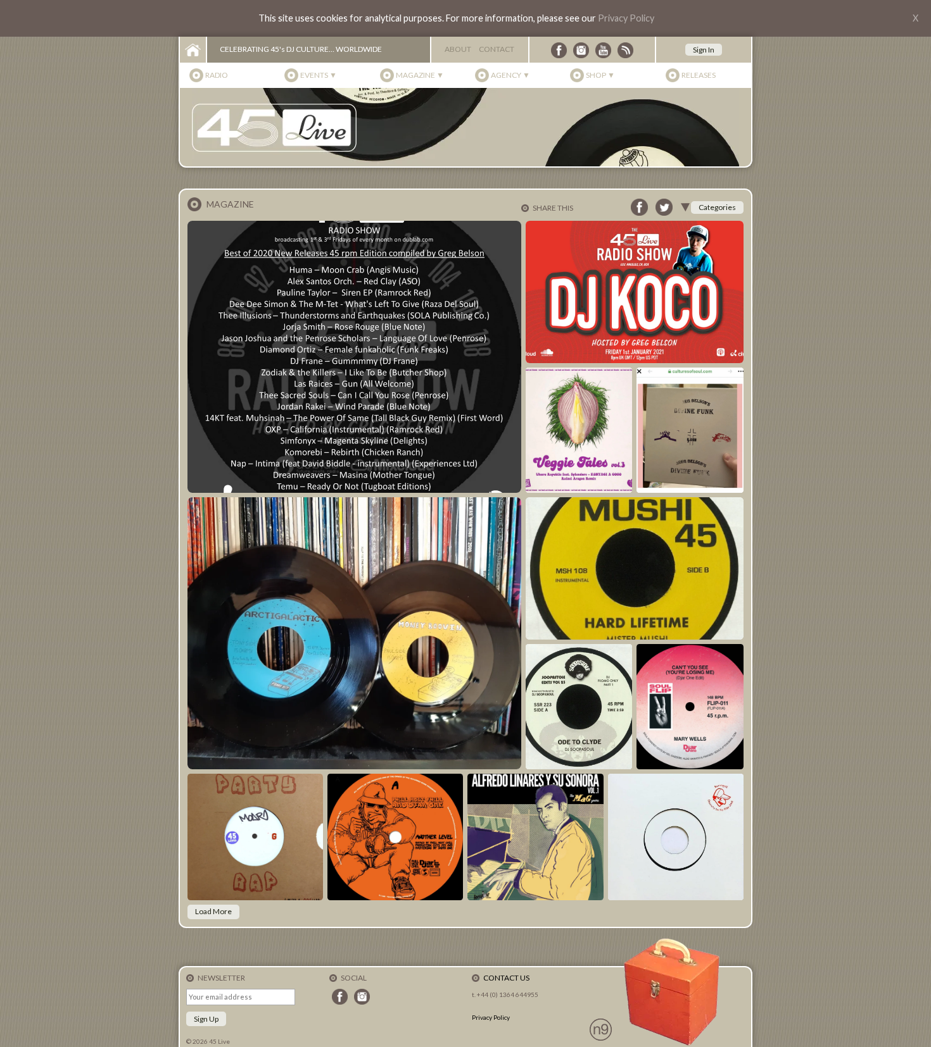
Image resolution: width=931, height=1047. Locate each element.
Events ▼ (318, 75)
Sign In (703, 49)
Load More (213, 911)
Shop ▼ (600, 75)
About (458, 49)
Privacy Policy (626, 18)
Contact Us (506, 977)
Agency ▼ (510, 75)
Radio (216, 75)
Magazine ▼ (420, 75)
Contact (496, 49)
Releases (698, 75)
